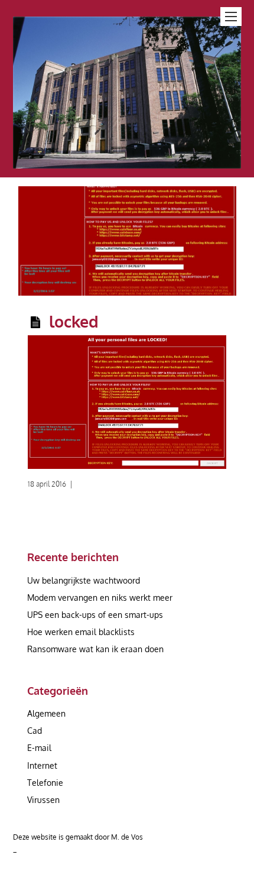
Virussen (43, 800)
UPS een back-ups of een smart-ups (95, 615)
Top (243, 873)
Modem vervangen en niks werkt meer (99, 597)
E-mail (39, 748)
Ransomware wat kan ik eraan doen (95, 649)
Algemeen (46, 713)
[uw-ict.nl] (127, 161)
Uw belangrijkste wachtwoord (83, 580)
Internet (42, 765)
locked (74, 321)
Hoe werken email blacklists (81, 632)
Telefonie (45, 783)
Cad (34, 731)
